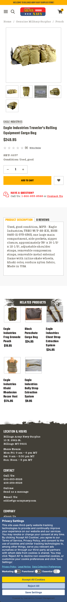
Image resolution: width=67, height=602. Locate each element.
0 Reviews (42, 220)
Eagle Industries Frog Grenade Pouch (11, 335)
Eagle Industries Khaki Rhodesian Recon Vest (10, 388)
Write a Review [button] (35, 148)
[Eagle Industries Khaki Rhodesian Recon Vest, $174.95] (12, 365)
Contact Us (55, 196)
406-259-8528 (12, 483)
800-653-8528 (12, 479)
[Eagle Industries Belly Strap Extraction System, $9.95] (33, 365)
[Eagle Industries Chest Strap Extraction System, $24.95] (54, 314)
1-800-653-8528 (32, 196)
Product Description (19, 220)
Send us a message (16, 492)
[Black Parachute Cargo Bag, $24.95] (33, 314)
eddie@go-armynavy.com (19, 501)
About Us (9, 516)
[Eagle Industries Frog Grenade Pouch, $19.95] (12, 314)
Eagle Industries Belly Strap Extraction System (31, 388)
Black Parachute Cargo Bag (31, 333)
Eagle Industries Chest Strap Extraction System (53, 337)
